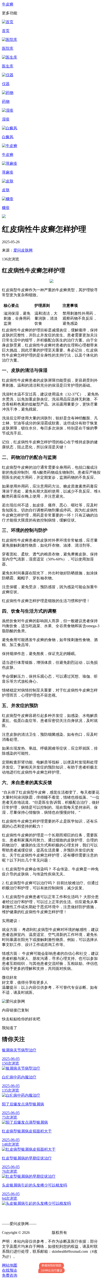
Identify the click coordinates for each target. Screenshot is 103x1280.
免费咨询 (9, 1275)
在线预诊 (9, 1270)
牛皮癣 (7, 4)
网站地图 (9, 1265)
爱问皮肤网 (23, 250)
